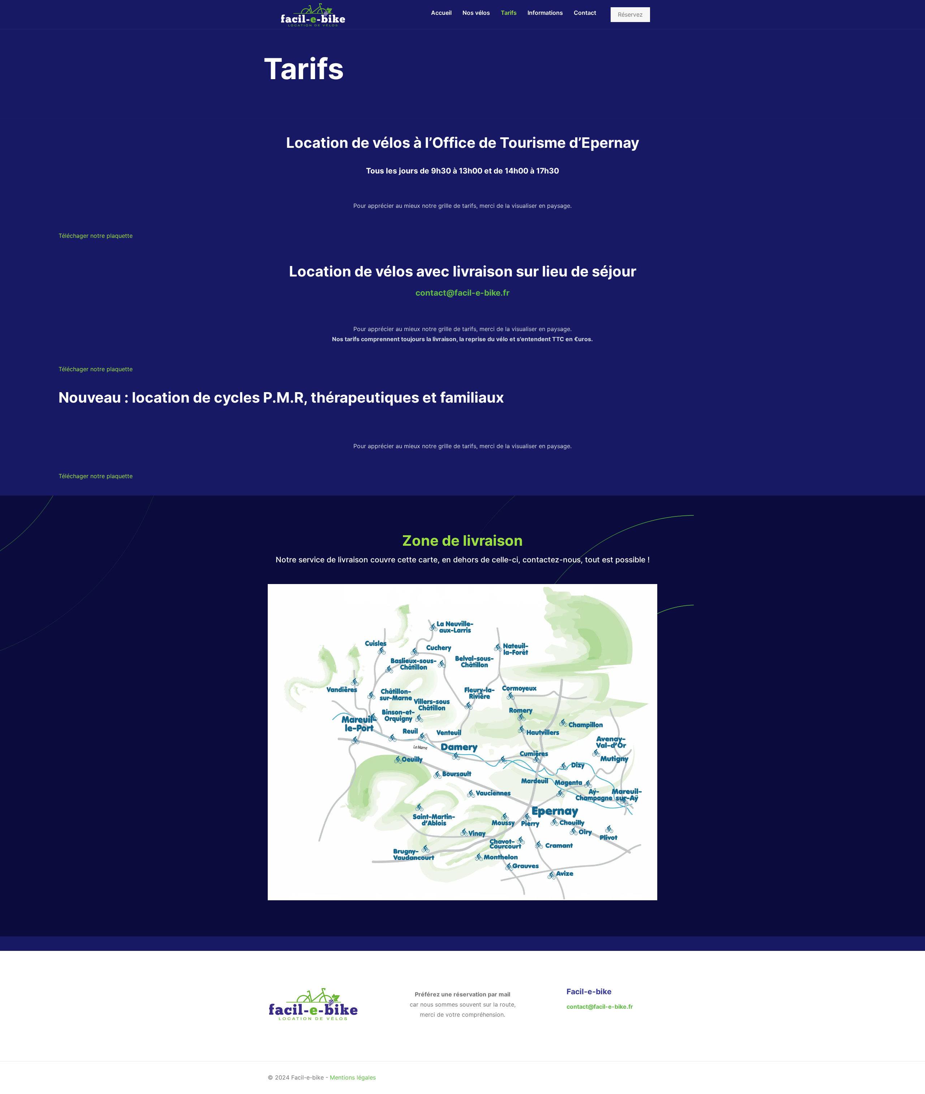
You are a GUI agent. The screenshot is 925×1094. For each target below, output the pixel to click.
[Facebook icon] (619, 1076)
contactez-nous (551, 559)
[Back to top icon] (649, 1076)
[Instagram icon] (630, 1076)
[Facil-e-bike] (313, 14)
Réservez (630, 14)
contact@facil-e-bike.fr (462, 292)
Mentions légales (353, 1077)
